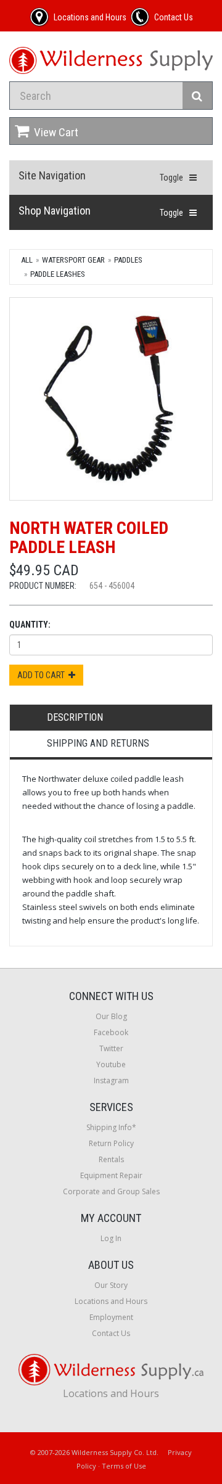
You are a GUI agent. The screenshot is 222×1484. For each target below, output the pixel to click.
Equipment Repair (111, 1175)
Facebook (111, 1032)
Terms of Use (124, 1465)
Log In (111, 1238)
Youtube (111, 1064)
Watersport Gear (73, 259)
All (27, 259)
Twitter (111, 1048)
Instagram (111, 1080)
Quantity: (30, 624)
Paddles (128, 259)
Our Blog (111, 1016)
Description (75, 717)
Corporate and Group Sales (111, 1191)
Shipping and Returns (98, 743)
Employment (111, 1317)
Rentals (111, 1159)
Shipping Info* (111, 1127)
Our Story (111, 1285)
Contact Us (111, 1333)
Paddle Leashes (57, 274)
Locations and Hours (111, 1301)
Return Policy (111, 1143)
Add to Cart (42, 675)
